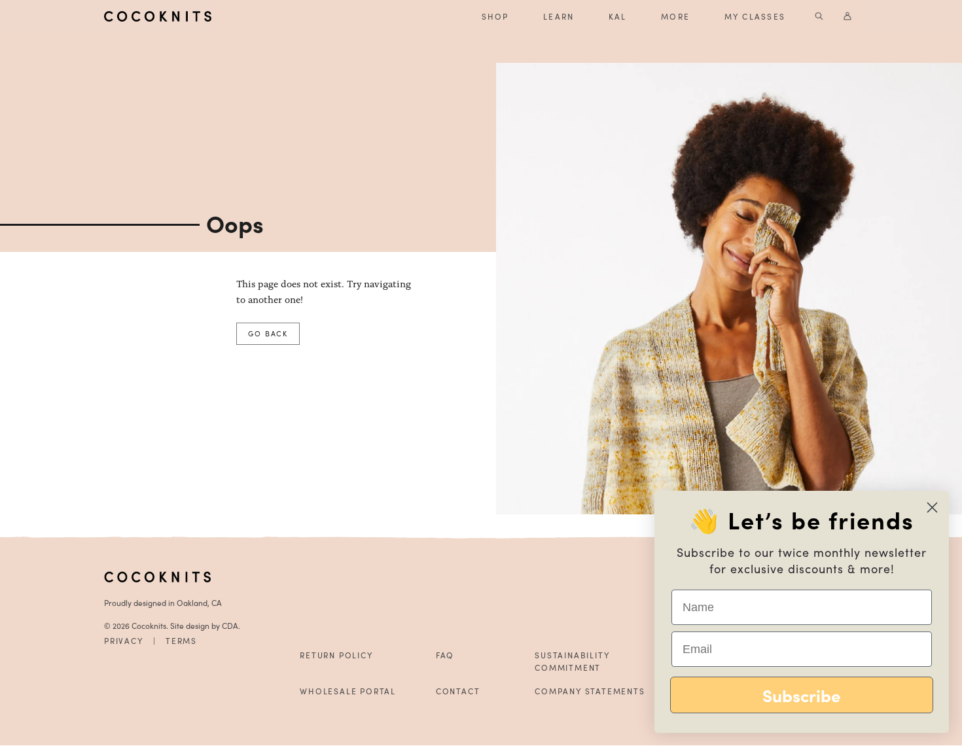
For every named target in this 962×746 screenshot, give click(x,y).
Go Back (268, 333)
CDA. (231, 625)
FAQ (445, 655)
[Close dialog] (932, 507)
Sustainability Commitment (572, 661)
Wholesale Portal (348, 691)
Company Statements (590, 691)
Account (848, 16)
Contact (458, 691)
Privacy (123, 641)
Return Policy (336, 655)
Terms (181, 641)
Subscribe (801, 695)
